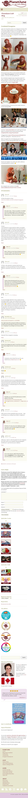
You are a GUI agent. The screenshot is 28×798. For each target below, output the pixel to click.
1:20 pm (17, 277)
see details (22, 483)
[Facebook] (10, 789)
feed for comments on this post (8, 463)
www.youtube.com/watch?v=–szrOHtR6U (10, 320)
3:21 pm (13, 318)
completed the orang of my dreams (9, 132)
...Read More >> (22, 697)
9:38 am (12, 342)
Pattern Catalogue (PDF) (8, 764)
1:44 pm (17, 248)
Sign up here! (24, 15)
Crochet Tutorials (6, 769)
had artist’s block (10, 130)
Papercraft (5, 775)
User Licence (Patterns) (8, 763)
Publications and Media (8, 785)
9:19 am (15, 450)
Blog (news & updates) (7, 752)
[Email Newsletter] (2, 789)
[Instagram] (14, 789)
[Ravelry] (21, 789)
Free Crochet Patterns (7, 771)
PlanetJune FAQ (6, 783)
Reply (2, 202)
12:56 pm (16, 411)
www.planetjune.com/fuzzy (10, 286)
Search (24, 22)
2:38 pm (16, 223)
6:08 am (14, 354)
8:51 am (14, 437)
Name (3, 502)
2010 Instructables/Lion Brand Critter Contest (11, 186)
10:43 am (15, 295)
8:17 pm (13, 377)
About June (5, 780)
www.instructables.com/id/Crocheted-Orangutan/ (12, 200)
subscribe (19, 511)
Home (4, 751)
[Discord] (25, 789)
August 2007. (15, 82)
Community (5, 754)
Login (22, 13)
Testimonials (5, 781)
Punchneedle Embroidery (8, 773)
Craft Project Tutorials (7, 772)
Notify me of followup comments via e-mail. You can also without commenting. (12, 511)
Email (2, 504)
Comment (3, 492)
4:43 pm (13, 368)
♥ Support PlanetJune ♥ (8, 756)
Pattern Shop (6, 762)
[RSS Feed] (6, 789)
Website (3, 507)
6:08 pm (16, 263)
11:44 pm (15, 196)
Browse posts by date (6, 604)
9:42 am (15, 332)
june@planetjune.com (15, 359)
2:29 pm (17, 422)
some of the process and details (16, 135)
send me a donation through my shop (16, 735)
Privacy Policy (6, 784)
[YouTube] (18, 789)
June (7, 206)
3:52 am (16, 207)
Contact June (5, 755)
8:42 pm (15, 393)
